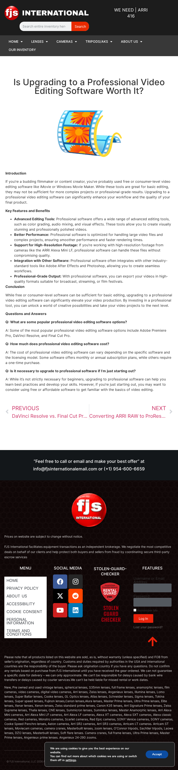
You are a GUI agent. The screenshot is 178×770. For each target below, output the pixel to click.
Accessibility (21, 604)
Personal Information (20, 621)
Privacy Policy (22, 588)
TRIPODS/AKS (97, 41)
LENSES (37, 41)
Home (12, 580)
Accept (157, 754)
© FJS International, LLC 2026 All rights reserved (36, 761)
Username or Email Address (149, 580)
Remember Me (147, 610)
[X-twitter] (60, 596)
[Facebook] (60, 581)
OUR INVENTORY (22, 50)
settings (71, 760)
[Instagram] (75, 581)
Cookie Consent (24, 611)
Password (142, 596)
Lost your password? (148, 627)
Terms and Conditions (19, 632)
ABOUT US (129, 41)
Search (80, 26)
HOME (13, 41)
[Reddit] (75, 596)
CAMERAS (64, 41)
